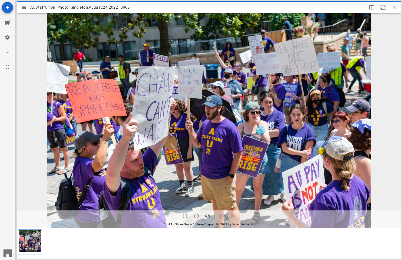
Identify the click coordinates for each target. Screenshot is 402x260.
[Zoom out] (196, 216)
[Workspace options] (7, 52)
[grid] (209, 243)
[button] (30, 241)
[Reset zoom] (207, 216)
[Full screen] (7, 67)
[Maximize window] (383, 7)
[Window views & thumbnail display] (371, 7)
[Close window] (394, 7)
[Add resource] (7, 7)
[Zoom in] (185, 216)
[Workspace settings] (7, 37)
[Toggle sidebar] (23, 7)
